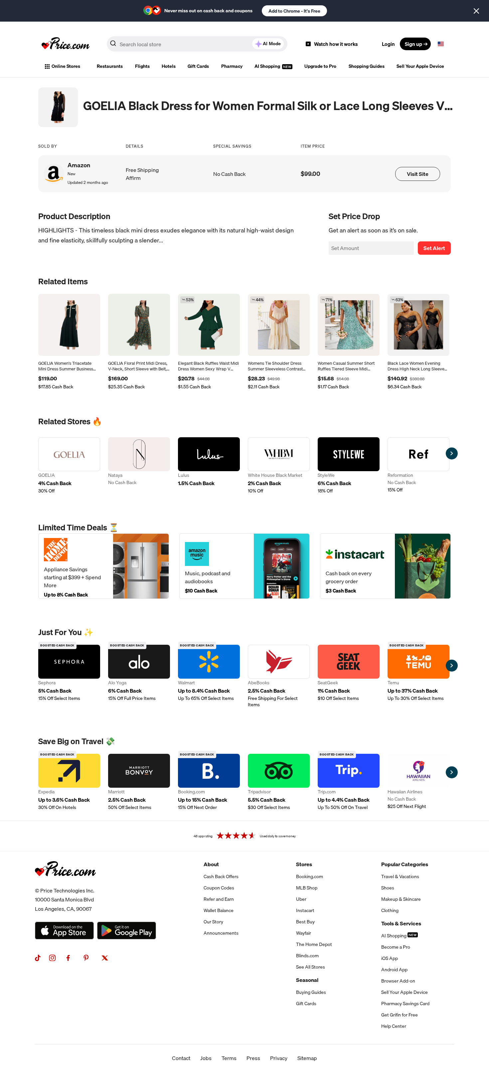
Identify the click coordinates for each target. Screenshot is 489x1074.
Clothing (390, 910)
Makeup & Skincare (401, 899)
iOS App (389, 958)
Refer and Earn (219, 899)
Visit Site (417, 174)
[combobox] (197, 44)
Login (388, 44)
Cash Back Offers (221, 876)
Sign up (413, 44)
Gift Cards (198, 66)
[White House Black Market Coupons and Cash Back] (279, 465)
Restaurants (110, 66)
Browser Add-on (398, 981)
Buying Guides (311, 992)
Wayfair (303, 933)
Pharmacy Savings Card (405, 1003)
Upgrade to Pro (320, 66)
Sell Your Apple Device (420, 66)
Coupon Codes (219, 887)
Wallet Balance (219, 910)
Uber (301, 899)
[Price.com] (65, 883)
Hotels (169, 66)
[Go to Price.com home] (65, 44)
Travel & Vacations (400, 876)
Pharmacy (232, 66)
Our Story (213, 921)
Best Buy (305, 921)
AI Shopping (267, 66)
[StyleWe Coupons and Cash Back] (349, 465)
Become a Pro (395, 947)
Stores (304, 864)
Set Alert (434, 248)
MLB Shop (306, 887)
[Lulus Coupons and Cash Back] (209, 465)
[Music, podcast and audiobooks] (245, 566)
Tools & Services (401, 923)
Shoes (387, 887)
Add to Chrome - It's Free (294, 11)
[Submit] (113, 45)
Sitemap (307, 1058)
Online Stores (66, 66)
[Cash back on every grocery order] (385, 566)
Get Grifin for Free (399, 1014)
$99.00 (310, 174)
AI (272, 43)
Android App (394, 969)
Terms (229, 1058)
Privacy (278, 1058)
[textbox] (441, 44)
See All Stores (310, 967)
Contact (181, 1058)
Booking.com (309, 876)
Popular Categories (404, 864)
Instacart (305, 910)
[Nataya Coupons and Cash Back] (139, 465)
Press (253, 1058)
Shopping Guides (367, 66)
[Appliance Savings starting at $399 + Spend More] (104, 566)
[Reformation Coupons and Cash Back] (418, 465)
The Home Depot (314, 944)
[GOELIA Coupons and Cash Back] (69, 465)
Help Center (393, 1026)
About (211, 864)
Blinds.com (307, 955)
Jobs (206, 1058)
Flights (142, 66)
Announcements (221, 933)
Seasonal (307, 980)
